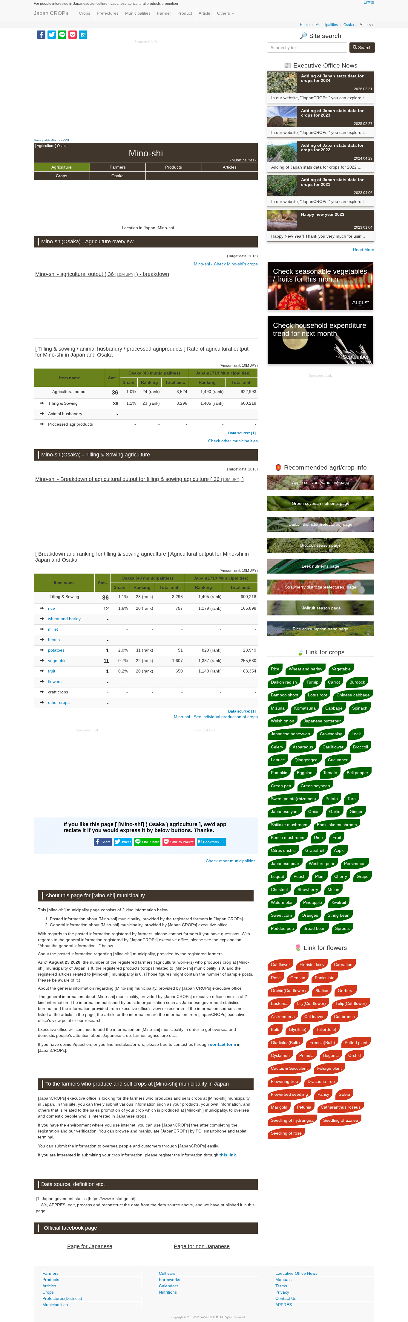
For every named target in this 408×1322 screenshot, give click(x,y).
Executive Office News (296, 1273)
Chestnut (279, 889)
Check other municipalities (233, 440)
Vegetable (341, 669)
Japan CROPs (51, 13)
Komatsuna (305, 708)
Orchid (354, 1055)
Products (173, 167)
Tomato (330, 772)
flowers (55, 681)
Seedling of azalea (340, 1120)
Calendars (168, 1285)
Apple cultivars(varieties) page (320, 482)
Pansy (323, 1094)
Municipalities (138, 13)
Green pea (281, 785)
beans (54, 639)
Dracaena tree (321, 1081)
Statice (321, 990)
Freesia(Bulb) (322, 1042)
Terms (281, 1285)
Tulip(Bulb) (326, 1029)
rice (51, 608)
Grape (363, 876)
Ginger (356, 811)
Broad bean (314, 928)
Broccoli (360, 747)
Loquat (277, 876)
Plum (320, 876)
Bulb (275, 1029)
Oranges (310, 915)
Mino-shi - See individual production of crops (216, 717)
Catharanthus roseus (341, 1107)
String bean (338, 915)
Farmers (118, 167)
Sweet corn (281, 915)
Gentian (297, 977)
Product (184, 13)
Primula (306, 1055)
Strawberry (307, 889)
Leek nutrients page (320, 566)
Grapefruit (314, 850)
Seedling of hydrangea (292, 1120)
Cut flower (280, 964)
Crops (84, 13)
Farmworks (169, 1279)
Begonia (331, 1055)
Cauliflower (333, 747)
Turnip (312, 682)
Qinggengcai (306, 759)
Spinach (359, 708)
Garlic (334, 811)
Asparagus (303, 747)
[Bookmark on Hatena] (83, 34)
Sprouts (342, 928)
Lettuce (278, 759)
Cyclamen (280, 1055)
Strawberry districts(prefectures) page (320, 587)
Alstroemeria (283, 1016)
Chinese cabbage (353, 695)
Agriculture (61, 167)
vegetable (57, 660)
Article (204, 13)
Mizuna (278, 708)
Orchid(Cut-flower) (288, 990)
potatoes (56, 650)
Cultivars (167, 1273)
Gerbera (346, 990)
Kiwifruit (339, 902)
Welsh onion (282, 721)
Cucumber (338, 759)
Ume (318, 837)
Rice (275, 669)
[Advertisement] (146, 87)
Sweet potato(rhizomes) (293, 798)
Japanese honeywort (290, 733)
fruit (51, 671)
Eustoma (279, 1003)
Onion (314, 811)
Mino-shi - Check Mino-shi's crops (226, 264)
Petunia (304, 1107)
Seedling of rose (286, 1133)
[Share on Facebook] (41, 34)
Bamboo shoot (284, 695)
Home (305, 25)
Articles (230, 167)
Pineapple (312, 902)
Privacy (282, 1292)
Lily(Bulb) (297, 1029)
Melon (333, 889)
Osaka (348, 25)
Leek (356, 733)
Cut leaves (314, 1016)
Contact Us (285, 1298)
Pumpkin (279, 772)
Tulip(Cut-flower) (351, 1003)
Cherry (340, 876)
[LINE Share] (62, 34)
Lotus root (317, 695)
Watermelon (282, 902)
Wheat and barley (305, 669)
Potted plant (356, 1042)
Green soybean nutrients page (320, 503)
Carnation (343, 964)
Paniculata (325, 977)
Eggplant (305, 772)
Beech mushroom (287, 837)
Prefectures (108, 13)
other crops (59, 702)
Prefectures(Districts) (62, 1298)
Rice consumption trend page (320, 628)
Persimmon (355, 863)
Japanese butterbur (322, 721)
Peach (300, 876)
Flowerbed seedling (289, 1094)
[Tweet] (51, 34)
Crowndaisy (331, 733)
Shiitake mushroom (289, 824)
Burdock (357, 682)
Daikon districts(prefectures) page (320, 524)
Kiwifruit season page (320, 608)
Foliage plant (329, 1068)
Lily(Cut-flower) (311, 1003)
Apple (339, 850)
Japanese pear (285, 863)
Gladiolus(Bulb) (285, 1042)
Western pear (322, 863)
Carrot (334, 682)
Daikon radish (284, 682)
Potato (332, 798)
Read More (363, 249)
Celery (277, 747)
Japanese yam (285, 811)
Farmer (164, 13)
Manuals (283, 1279)
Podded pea (282, 928)
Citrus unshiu (283, 850)
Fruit (336, 837)
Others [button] (224, 13)
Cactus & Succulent (289, 1068)
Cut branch (344, 1016)
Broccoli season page (320, 545)
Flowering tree (284, 1081)
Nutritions (168, 1292)
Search (364, 47)
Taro (351, 798)
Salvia (344, 1094)
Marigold (279, 1107)
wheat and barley (64, 618)
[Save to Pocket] (72, 34)
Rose (276, 977)
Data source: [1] (242, 433)
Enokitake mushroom (337, 824)
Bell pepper (357, 772)
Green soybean (315, 785)
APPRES (283, 1304)
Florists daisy (312, 964)
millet (53, 629)
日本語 (368, 2)
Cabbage (334, 708)
